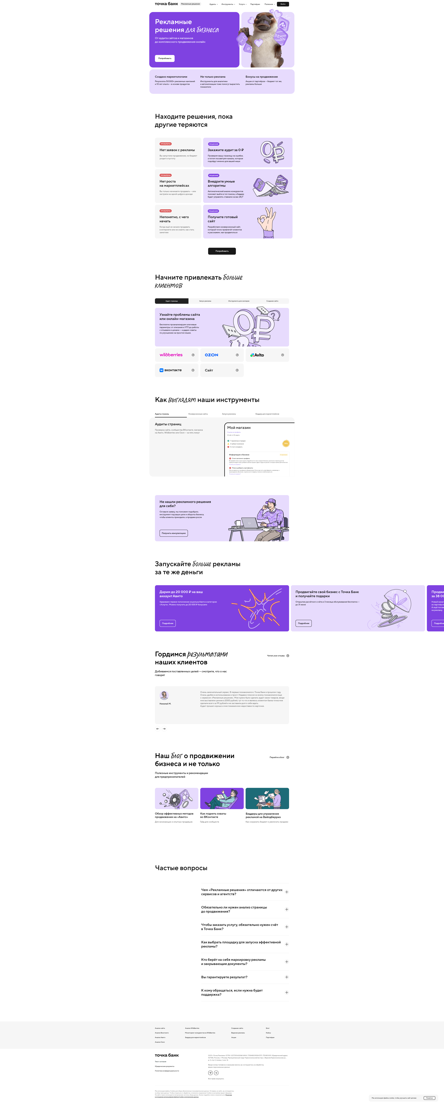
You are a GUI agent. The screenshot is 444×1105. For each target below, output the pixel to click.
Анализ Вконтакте (162, 1033)
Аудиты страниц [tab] (162, 414)
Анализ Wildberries (192, 1028)
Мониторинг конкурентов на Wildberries (200, 1033)
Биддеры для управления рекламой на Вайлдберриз (263, 815)
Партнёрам (255, 4)
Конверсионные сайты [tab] (198, 414)
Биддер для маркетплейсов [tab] (267, 414)
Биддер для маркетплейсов (195, 1037)
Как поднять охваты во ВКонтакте (213, 815)
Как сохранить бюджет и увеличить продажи (267, 822)
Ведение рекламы (238, 1033)
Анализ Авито (160, 1037)
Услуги (242, 4)
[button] (174, 533)
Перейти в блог (277, 757)
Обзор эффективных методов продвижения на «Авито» (174, 815)
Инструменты (228, 4)
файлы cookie (389, 1098)
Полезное (269, 4)
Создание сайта (237, 1028)
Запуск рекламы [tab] (229, 414)
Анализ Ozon (160, 1042)
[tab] (171, 301)
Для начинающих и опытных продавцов (173, 822)
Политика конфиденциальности (167, 1071)
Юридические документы (164, 1066)
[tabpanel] (222, 341)
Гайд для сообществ (209, 822)
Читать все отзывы (276, 655)
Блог (268, 1028)
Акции (233, 1037)
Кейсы (268, 1033)
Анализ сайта (160, 1028)
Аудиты (213, 4)
